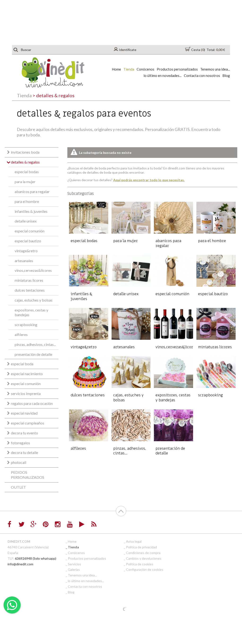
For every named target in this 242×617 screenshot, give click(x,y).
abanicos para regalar (32, 191)
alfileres (21, 334)
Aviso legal (134, 541)
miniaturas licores (29, 280)
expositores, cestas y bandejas (31, 312)
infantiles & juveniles (31, 211)
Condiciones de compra (143, 553)
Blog (226, 75)
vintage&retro (26, 250)
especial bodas (27, 171)
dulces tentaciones (30, 290)
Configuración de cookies (144, 569)
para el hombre (27, 201)
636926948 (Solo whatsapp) (35, 558)
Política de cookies (139, 564)
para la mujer (25, 181)
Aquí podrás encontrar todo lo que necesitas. (149, 180)
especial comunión (29, 231)
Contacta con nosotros (202, 75)
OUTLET (18, 487)
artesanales (24, 260)
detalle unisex (26, 221)
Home (116, 69)
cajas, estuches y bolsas (33, 300)
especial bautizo (28, 241)
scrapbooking (26, 324)
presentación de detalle (33, 354)
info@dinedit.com (20, 564)
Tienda (128, 69)
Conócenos (145, 69)
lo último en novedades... (162, 75)
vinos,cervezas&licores (33, 270)
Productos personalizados (177, 69)
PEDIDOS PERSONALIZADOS (27, 474)
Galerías (74, 569)
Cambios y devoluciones (143, 558)
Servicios (74, 564)
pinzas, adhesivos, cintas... (35, 344)
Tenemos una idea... (215, 69)
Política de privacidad (141, 547)
